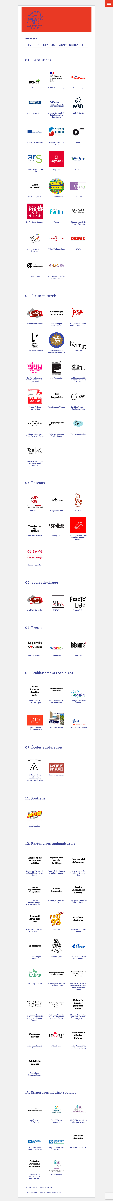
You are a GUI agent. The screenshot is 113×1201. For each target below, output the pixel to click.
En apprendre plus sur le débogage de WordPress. (43, 1192)
